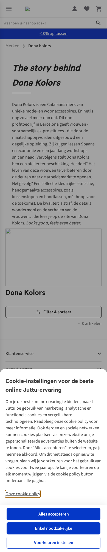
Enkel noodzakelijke (53, 528)
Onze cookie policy (22, 494)
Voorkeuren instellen (53, 543)
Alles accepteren (53, 514)
